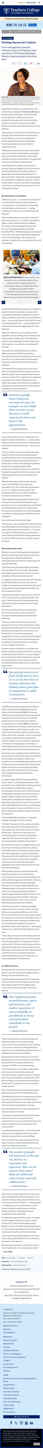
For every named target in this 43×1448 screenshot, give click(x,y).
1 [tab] (16, 302)
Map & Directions (10, 1326)
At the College (11, 1258)
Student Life (8, 1344)
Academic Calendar (11, 1350)
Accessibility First (10, 1367)
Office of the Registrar (12, 1354)
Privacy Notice (9, 1412)
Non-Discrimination (11, 1392)
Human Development (19, 1265)
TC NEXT (7, 1361)
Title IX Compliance (11, 1395)
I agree (37, 1444)
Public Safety (8, 1405)
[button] (3, 2)
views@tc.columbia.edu (21, 1298)
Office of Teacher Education (14, 1357)
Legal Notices (9, 1385)
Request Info (31, 2)
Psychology (21, 1258)
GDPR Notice (8, 1409)
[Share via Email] (38, 63)
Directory (7, 1329)
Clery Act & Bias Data (12, 1402)
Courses (6, 1347)
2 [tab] (20, 302)
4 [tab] (26, 302)
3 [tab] (23, 302)
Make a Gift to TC (22, 1417)
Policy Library (8, 1388)
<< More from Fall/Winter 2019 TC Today (21, 31)
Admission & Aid (10, 1340)
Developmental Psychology (19, 1261)
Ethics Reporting (10, 1398)
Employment (8, 1364)
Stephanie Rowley (30, 112)
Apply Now (22, 2)
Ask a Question (9, 1332)
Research (30, 1258)
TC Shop (6, 1371)
